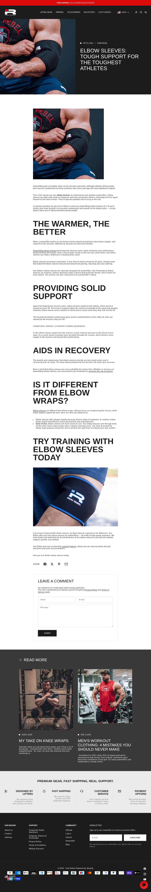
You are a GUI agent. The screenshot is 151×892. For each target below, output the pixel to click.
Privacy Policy (91, 590)
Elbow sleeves (39, 411)
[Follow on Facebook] (144, 868)
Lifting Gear (46, 12)
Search (69, 837)
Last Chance (104, 12)
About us (9, 830)
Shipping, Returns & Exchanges (38, 837)
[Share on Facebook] (45, 564)
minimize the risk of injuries (101, 371)
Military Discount (36, 849)
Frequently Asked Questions (36, 831)
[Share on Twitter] (52, 564)
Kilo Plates (89, 12)
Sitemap (8, 837)
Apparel (60, 12)
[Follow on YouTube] (144, 879)
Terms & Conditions (37, 845)
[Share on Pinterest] (59, 564)
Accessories (73, 12)
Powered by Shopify (84, 868)
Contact (8, 834)
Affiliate (69, 830)
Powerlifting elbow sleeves (45, 251)
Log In (68, 834)
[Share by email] (66, 564)
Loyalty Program (69, 546)
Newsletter (70, 841)
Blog (68, 845)
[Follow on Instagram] (144, 874)
